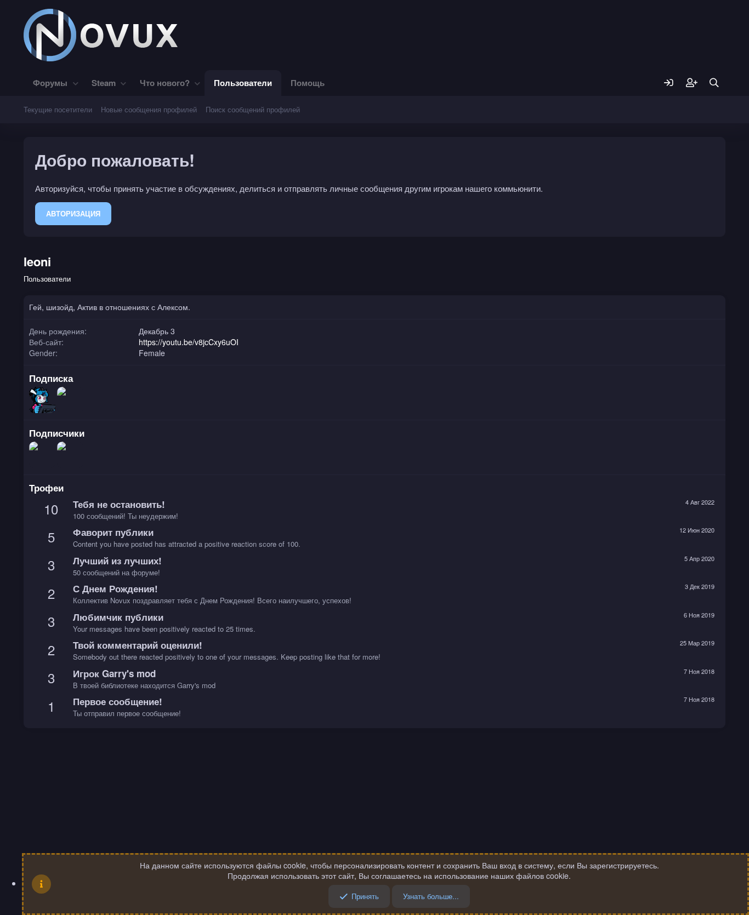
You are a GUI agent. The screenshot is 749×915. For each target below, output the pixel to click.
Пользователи (243, 83)
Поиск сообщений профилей (253, 109)
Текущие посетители (58, 109)
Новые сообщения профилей (149, 109)
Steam (104, 83)
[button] (75, 83)
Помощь (308, 83)
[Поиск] (714, 83)
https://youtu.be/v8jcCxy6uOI (189, 341)
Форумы (50, 83)
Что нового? (165, 83)
